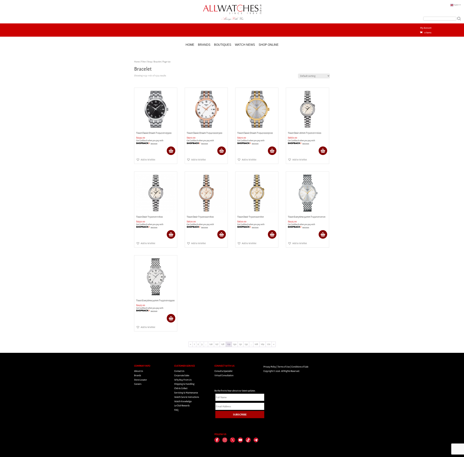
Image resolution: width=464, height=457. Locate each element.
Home (190, 44)
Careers (137, 383)
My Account (425, 27)
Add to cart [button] (171, 150)
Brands (204, 44)
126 (211, 344)
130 (234, 344)
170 (268, 344)
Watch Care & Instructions (186, 397)
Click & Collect (180, 388)
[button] (145, 160)
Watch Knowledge (183, 401)
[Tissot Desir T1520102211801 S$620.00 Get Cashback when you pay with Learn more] (256, 193)
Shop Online (269, 44)
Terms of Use (283, 366)
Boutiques (222, 44)
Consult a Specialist (223, 371)
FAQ (176, 409)
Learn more (154, 143)
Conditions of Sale (299, 366)
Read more (323, 234)
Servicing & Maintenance (186, 392)
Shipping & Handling (184, 383)
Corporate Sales (181, 375)
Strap (149, 61)
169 (262, 344)
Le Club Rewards (182, 405)
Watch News (245, 44)
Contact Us (179, 371)
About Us (138, 371)
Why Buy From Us (183, 379)
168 (256, 344)
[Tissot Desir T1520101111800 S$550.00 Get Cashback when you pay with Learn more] (155, 193)
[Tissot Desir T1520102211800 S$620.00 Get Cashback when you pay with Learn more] (206, 193)
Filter (143, 61)
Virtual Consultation (223, 375)
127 (216, 344)
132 (246, 344)
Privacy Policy (269, 366)
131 (240, 344)
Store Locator (140, 379)
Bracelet (157, 61)
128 (222, 344)
